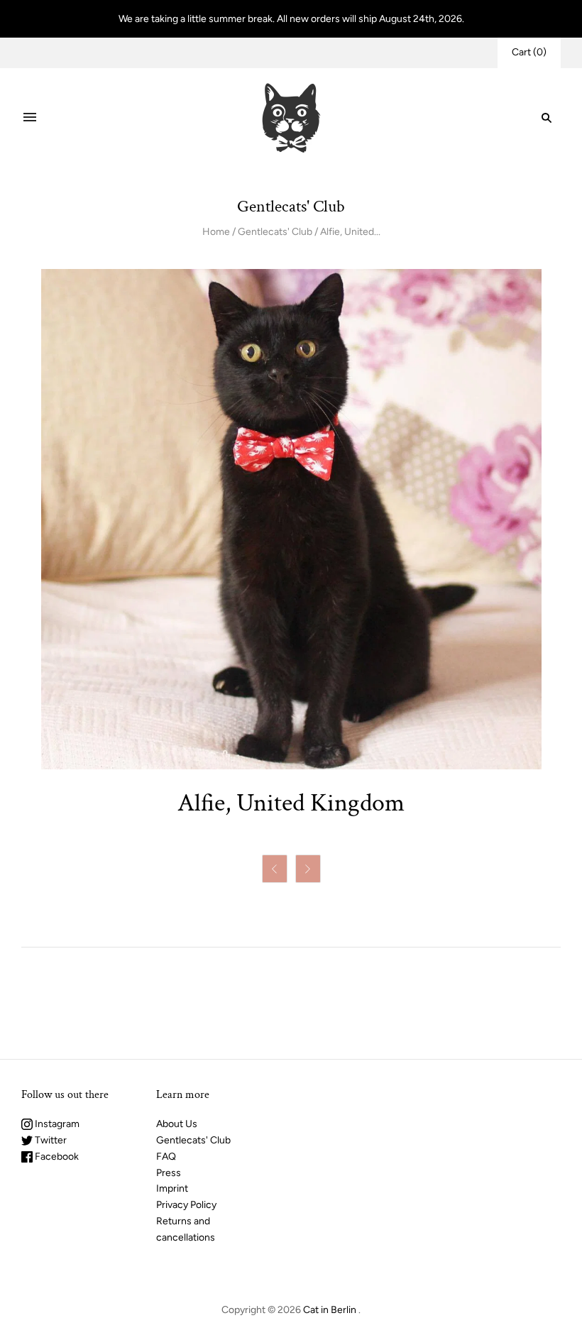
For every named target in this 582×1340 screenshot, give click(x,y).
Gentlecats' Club (275, 232)
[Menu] (29, 118)
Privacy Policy (186, 1205)
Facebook (56, 1156)
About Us (176, 1124)
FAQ (166, 1156)
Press (168, 1173)
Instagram (56, 1124)
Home (216, 232)
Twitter (50, 1140)
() (529, 52)
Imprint (172, 1188)
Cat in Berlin (329, 1310)
